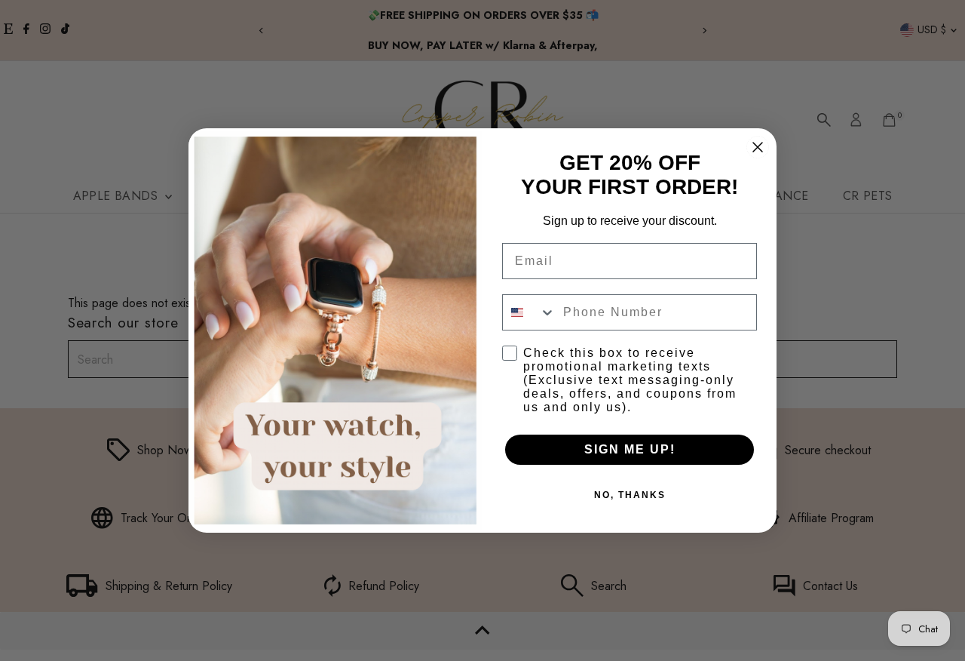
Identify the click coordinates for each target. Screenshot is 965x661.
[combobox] (529, 312)
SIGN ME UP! (630, 449)
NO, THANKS (630, 495)
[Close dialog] (757, 147)
